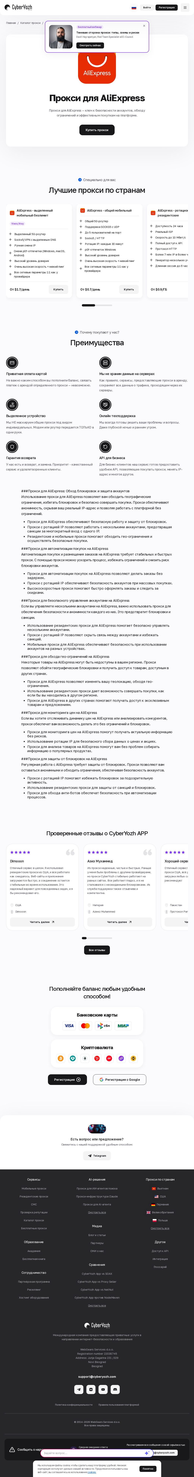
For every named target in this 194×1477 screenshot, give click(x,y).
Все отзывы (97, 950)
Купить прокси (97, 130)
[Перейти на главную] (18, 8)
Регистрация (166, 7)
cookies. (92, 1472)
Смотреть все (160, 1228)
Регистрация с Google (122, 1080)
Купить (58, 289)
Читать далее (40, 922)
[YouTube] (103, 1389)
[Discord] (115, 1389)
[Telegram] (78, 1389)
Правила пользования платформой (119, 1404)
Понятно (148, 1468)
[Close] (144, 26)
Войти (147, 7)
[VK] (90, 1389)
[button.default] (147, 1453)
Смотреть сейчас (90, 45)
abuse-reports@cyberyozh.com (155, 1452)
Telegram (99, 1155)
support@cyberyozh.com (97, 1377)
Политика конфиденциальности (73, 1404)
